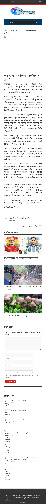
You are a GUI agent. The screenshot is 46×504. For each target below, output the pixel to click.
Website (7, 366)
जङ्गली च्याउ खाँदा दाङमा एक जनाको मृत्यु (16, 315)
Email (6, 359)
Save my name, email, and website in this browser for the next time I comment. (22, 375)
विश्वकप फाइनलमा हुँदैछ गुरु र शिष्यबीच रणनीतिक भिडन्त (21, 258)
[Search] (40, 1)
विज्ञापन (18, 495)
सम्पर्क (22, 495)
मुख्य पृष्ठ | (7, 495)
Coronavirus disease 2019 (18, 420)
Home (8, 31)
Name (6, 352)
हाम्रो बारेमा (13, 495)
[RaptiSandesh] (22, 13)
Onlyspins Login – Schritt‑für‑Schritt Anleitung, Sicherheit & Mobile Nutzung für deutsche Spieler (25, 432)
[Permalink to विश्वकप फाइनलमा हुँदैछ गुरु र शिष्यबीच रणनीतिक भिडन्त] (23, 255)
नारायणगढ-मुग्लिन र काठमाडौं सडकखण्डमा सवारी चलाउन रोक (22, 287)
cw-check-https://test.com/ (18, 400)
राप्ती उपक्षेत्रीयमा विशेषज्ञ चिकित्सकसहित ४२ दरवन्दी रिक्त (20, 218)
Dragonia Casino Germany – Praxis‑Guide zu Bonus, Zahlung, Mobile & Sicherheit (25, 459)
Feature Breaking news (18, 31)
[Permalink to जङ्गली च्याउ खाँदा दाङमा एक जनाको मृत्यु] (23, 313)
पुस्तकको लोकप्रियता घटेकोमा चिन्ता (28, 225)
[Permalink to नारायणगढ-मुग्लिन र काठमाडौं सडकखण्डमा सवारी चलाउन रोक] (23, 284)
